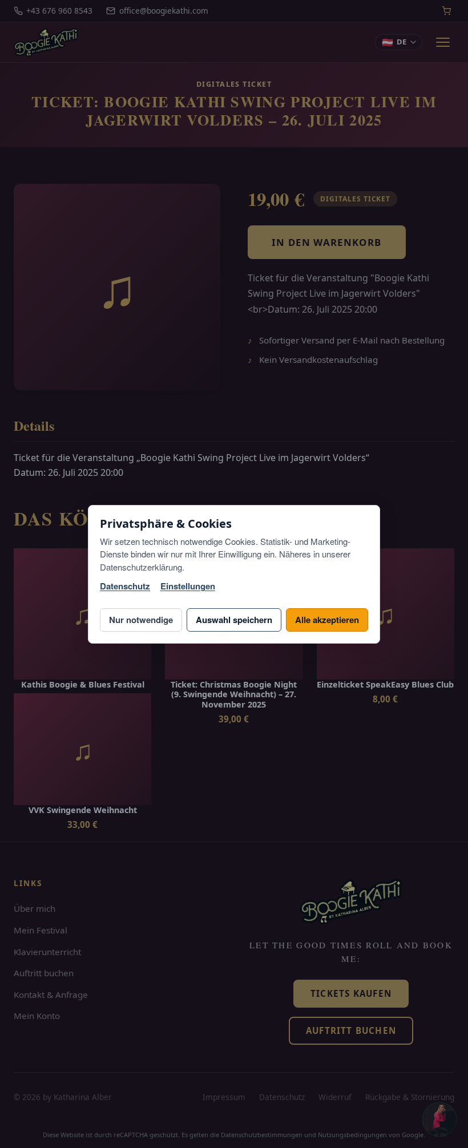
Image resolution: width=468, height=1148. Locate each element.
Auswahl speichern (234, 619)
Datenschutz (125, 586)
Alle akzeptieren (327, 619)
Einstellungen (187, 586)
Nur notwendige (141, 619)
